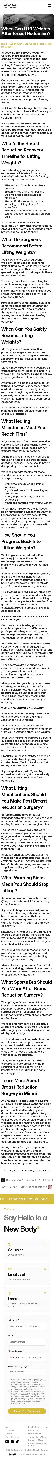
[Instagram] (7, 1441)
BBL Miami (33, 1430)
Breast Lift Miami (36, 1440)
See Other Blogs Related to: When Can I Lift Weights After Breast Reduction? (27, 1171)
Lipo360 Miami (35, 1433)
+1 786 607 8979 (16, 1255)
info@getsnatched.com (19, 1279)
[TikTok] (17, 1441)
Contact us (10, 1430)
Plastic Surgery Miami (38, 1427)
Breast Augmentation (38, 1443)
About (8, 1427)
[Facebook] (12, 1441)
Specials (9, 1433)
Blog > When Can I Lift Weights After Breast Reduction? (27, 45)
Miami (31, 1445)
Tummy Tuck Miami (37, 1437)
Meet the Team (12, 1437)
